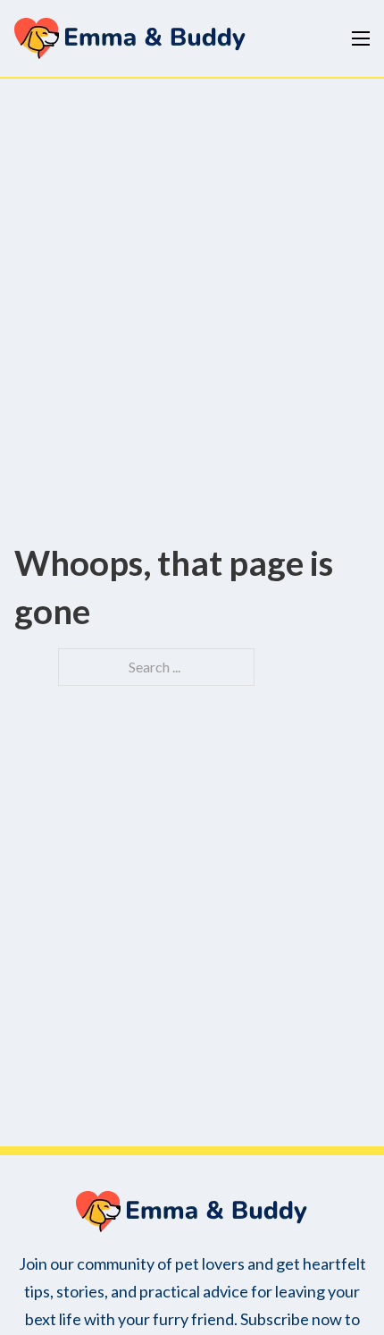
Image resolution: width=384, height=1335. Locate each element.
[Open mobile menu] (361, 38)
